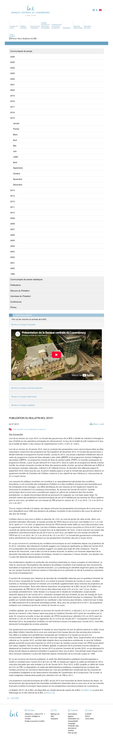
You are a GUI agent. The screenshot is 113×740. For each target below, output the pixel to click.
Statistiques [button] (67, 28)
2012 (12, 201)
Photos (13, 307)
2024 (12, 67)
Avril (15, 140)
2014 (12, 190)
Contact (28, 718)
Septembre (18, 167)
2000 (12, 268)
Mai (14, 145)
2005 (12, 240)
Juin (15, 151)
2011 (12, 207)
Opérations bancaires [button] (87, 27)
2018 (12, 101)
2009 (12, 218)
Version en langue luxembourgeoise (26, 387)
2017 (12, 106)
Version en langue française (23, 324)
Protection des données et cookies (73, 727)
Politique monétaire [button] (23, 27)
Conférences (15, 301)
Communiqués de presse (21, 51)
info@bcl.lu (86, 690)
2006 (12, 234)
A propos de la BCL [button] (14, 27)
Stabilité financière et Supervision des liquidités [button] (45, 25)
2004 (12, 246)
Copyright (71, 723)
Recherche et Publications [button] (35, 27)
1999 (12, 273)
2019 (12, 95)
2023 (12, 73)
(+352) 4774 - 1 (39, 714)
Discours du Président (19, 290)
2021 (12, 84)
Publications (15, 285)
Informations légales (72, 715)
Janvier (16, 123)
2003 (12, 251)
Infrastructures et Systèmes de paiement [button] (57, 26)
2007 (12, 229)
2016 (12, 112)
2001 (12, 262)
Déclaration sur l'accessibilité (73, 719)
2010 (12, 212)
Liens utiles (89, 718)
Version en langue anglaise (23, 405)
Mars (15, 134)
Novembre (17, 179)
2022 (12, 78)
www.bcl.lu (49, 692)
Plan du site (72, 732)
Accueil (15, 698)
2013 (12, 195)
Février (16, 128)
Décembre (17, 184)
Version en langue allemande (24, 396)
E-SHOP (88, 714)
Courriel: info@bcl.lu (32, 716)
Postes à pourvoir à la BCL (35, 721)
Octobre (16, 173)
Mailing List (55, 714)
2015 (12, 117)
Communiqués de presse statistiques (26, 279)
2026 (12, 56)
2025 (12, 62)
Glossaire (54, 718)
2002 (12, 257)
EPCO (87, 716)
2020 (12, 90)
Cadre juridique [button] (12, 35)
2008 (12, 223)
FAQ (52, 716)
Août (15, 162)
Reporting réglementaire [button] (78, 27)
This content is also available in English (29, 429)
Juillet (15, 156)
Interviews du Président (20, 296)
